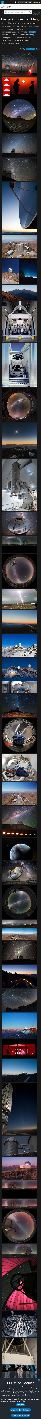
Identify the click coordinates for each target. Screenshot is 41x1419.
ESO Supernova (22, 26)
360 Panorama (15, 23)
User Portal (28, 2)
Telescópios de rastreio (10, 44)
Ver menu (7, 7)
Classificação (30, 49)
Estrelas (34, 41)
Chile (35, 23)
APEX (29, 23)
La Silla (32, 32)
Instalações (6, 38)
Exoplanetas (34, 26)
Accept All (20, 1405)
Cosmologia (6, 26)
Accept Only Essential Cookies (20, 1410)
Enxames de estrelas (21, 41)
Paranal (15, 35)
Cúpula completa (8, 29)
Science (20, 2)
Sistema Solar (7, 41)
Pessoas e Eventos (26, 35)
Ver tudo (5, 23)
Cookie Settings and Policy (20, 1415)
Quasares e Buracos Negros (23, 38)
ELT (13, 26)
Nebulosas (6, 35)
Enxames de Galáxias (9, 32)
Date (37, 49)
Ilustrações (22, 32)
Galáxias (19, 29)
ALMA (23, 23)
